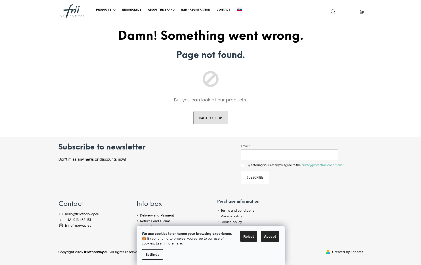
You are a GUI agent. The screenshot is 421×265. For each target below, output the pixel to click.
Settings (152, 254)
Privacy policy (231, 216)
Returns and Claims (155, 221)
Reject (248, 236)
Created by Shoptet (347, 252)
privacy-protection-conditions (322, 165)
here (178, 243)
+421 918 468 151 (78, 219)
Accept (270, 236)
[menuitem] (106, 9)
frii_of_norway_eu (78, 225)
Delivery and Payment (157, 215)
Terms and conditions (237, 210)
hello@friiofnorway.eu (82, 214)
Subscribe (255, 177)
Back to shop (210, 118)
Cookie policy (231, 222)
